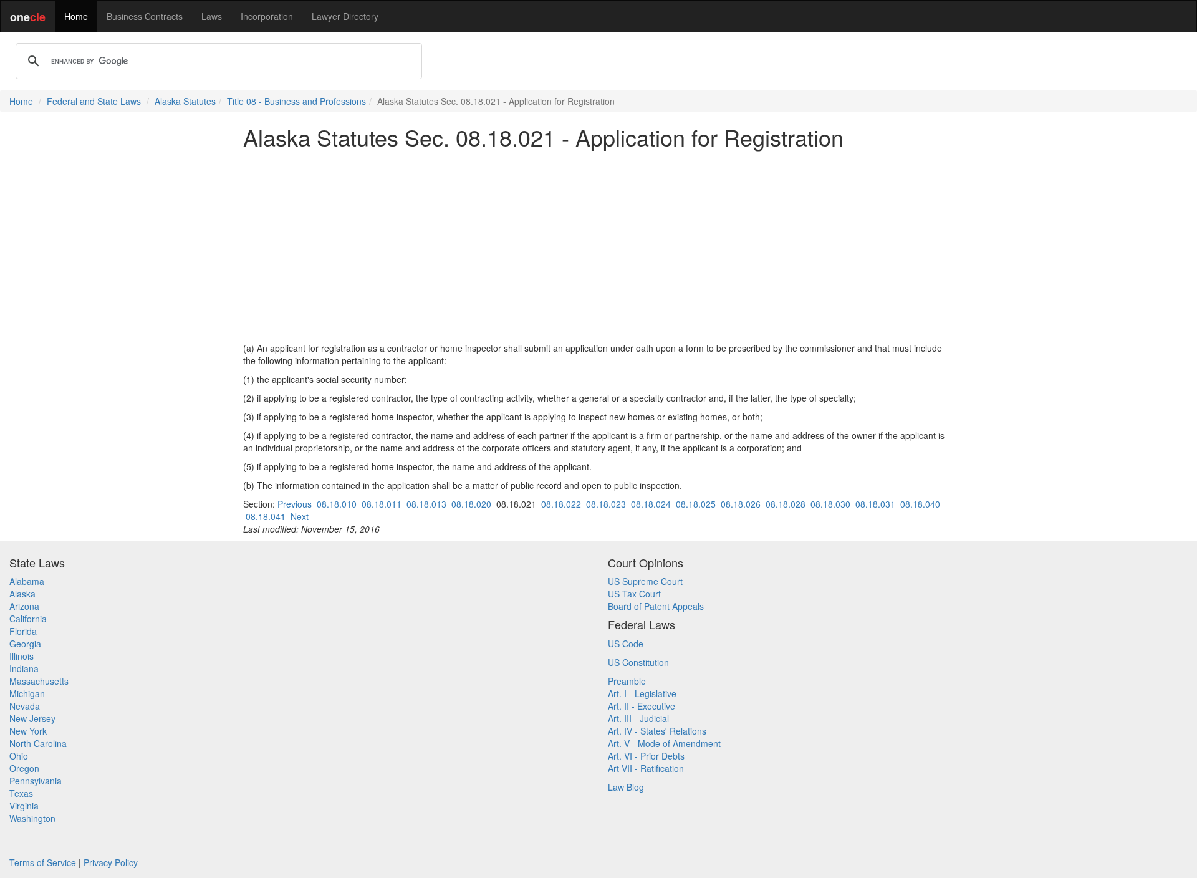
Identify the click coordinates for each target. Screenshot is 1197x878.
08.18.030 (830, 504)
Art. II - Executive (641, 706)
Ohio (18, 756)
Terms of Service (42, 862)
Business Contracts (145, 16)
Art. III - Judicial (638, 718)
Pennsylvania (35, 780)
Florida (23, 631)
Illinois (21, 656)
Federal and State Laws (94, 101)
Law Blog (626, 787)
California (28, 618)
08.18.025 (696, 504)
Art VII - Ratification (646, 768)
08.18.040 (920, 504)
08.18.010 (337, 504)
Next (300, 516)
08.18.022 (561, 504)
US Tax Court (634, 593)
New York (28, 731)
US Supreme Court (645, 581)
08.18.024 (651, 504)
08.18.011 (381, 504)
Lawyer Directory (345, 16)
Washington (32, 818)
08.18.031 (875, 504)
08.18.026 (741, 504)
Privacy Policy (111, 862)
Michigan (27, 693)
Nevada (24, 706)
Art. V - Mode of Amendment (664, 743)
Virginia (24, 805)
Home (76, 16)
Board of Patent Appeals (656, 606)
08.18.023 (606, 504)
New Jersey (32, 718)
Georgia (25, 643)
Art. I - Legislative (642, 693)
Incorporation (267, 16)
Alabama (26, 581)
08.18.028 (785, 504)
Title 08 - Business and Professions (296, 101)
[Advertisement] (598, 245)
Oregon (24, 768)
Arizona (24, 606)
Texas (21, 793)
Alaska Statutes (185, 101)
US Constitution (638, 662)
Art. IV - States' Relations (657, 731)
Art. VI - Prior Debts (646, 756)
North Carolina (38, 743)
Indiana (24, 668)
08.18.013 (426, 504)
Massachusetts (39, 681)
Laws (211, 16)
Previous (294, 504)
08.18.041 (266, 516)
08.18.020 (471, 504)
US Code (625, 643)
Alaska (22, 593)
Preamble (627, 681)
